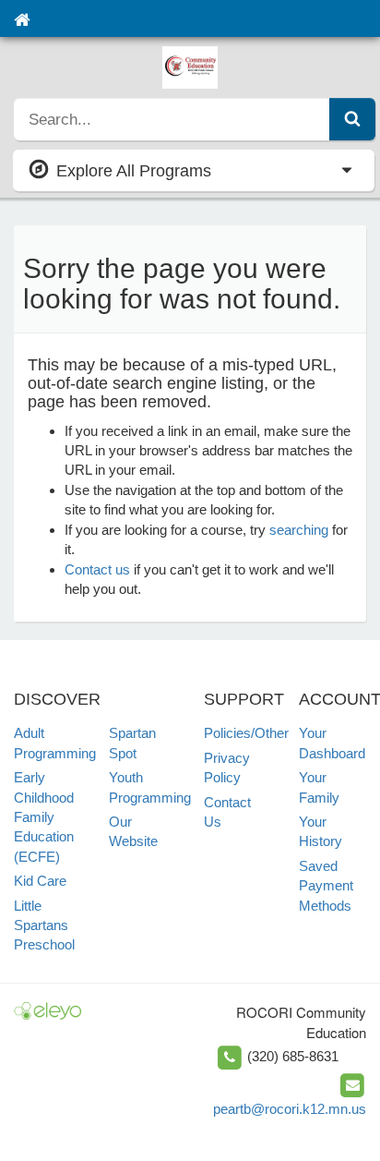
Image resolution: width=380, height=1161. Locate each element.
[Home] (21, 18)
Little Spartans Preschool (44, 925)
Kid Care (40, 881)
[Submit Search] (352, 119)
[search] (172, 119)
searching (298, 530)
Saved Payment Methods (326, 885)
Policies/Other (246, 733)
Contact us (97, 569)
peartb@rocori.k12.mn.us (289, 1109)
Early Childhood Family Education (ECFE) (44, 817)
